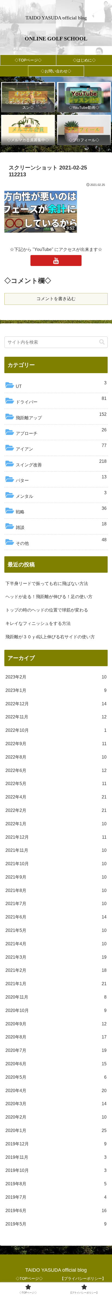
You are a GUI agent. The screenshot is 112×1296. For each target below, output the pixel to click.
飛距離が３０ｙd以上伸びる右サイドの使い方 (50, 636)
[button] (102, 342)
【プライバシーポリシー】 (83, 1278)
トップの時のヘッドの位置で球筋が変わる (46, 610)
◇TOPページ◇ (29, 1278)
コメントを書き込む (56, 298)
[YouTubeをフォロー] (56, 260)
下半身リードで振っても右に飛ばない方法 (46, 583)
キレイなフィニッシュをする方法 (38, 623)
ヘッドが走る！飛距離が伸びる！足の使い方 (48, 596)
